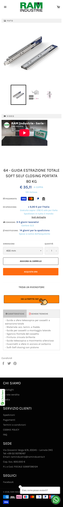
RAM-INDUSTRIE (17, 492)
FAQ (5, 434)
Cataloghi (8, 389)
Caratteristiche (15, 314)
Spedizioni (9, 414)
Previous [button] (9, 95)
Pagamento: (11, 199)
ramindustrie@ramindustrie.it (28, 456)
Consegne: (10, 222)
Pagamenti (9, 419)
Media (6, 399)
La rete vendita (11, 394)
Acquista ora (30, 272)
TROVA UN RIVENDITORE (31, 287)
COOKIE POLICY (11, 429)
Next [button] (58, 95)
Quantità (49, 244)
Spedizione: (11, 207)
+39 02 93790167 (16, 453)
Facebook (8, 482)
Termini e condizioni (14, 424)
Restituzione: (11, 230)
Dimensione (9, 244)
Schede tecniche (39, 314)
